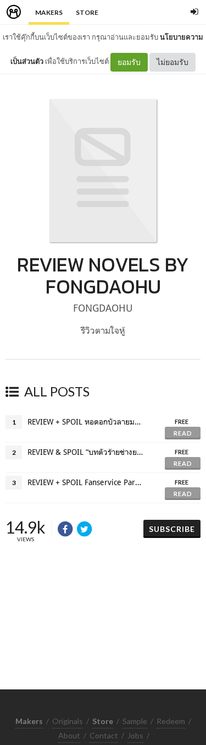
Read (183, 433)
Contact (104, 735)
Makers (49, 12)
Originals (67, 721)
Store (87, 12)
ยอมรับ (129, 62)
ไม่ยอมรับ (172, 62)
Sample (135, 721)
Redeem (171, 721)
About (69, 735)
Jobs (135, 735)
